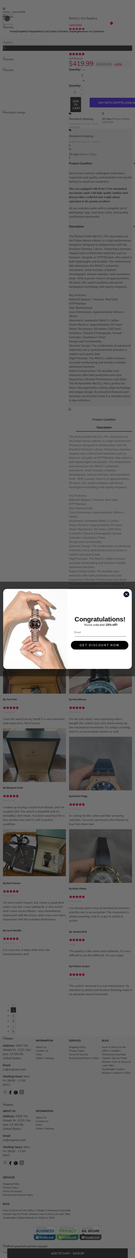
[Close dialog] (126, 594)
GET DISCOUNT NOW (100, 645)
